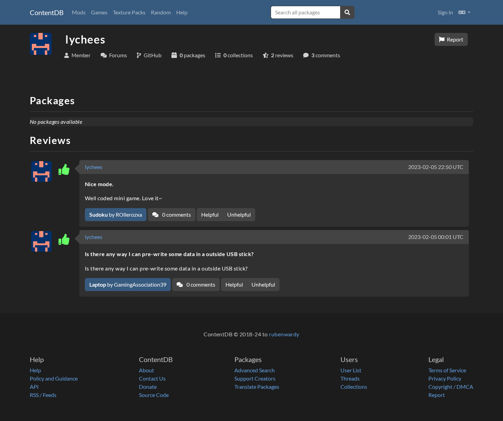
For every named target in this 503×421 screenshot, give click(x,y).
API (34, 386)
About (146, 370)
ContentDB (47, 12)
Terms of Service (447, 370)
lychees (93, 167)
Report (454, 39)
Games (99, 12)
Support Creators (254, 378)
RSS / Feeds (43, 395)
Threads (350, 378)
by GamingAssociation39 (127, 284)
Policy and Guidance (54, 378)
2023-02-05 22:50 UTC (435, 167)
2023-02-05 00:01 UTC (435, 236)
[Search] (347, 12)
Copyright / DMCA (450, 386)
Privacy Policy (444, 378)
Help (182, 12)
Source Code (154, 395)
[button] (464, 12)
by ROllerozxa (115, 214)
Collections (353, 386)
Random (161, 12)
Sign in (445, 12)
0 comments (176, 214)
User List (350, 370)
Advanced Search (254, 370)
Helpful (210, 214)
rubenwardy (284, 334)
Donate (148, 386)
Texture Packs (129, 12)
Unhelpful (239, 214)
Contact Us (152, 378)
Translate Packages (256, 386)
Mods (79, 12)
